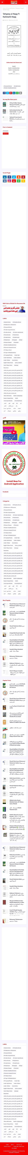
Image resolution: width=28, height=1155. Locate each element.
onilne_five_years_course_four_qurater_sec (13, 378)
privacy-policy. (7, 1146)
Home (4, 8)
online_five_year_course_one (10, 393)
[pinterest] (23, 177)
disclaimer (14, 1148)
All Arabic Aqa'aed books (9, 329)
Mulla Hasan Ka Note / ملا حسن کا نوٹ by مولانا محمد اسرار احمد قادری (17, 779)
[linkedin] (5, 177)
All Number (16, 342)
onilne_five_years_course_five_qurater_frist (13, 370)
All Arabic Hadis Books (18, 332)
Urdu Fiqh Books (18, 400)
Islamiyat (16, 365)
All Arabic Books (7, 332)
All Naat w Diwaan (8, 342)
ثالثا (17, 403)
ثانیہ (20, 403)
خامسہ (5, 405)
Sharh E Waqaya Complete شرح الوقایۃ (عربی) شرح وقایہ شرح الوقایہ (17, 672)
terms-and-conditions (18, 1146)
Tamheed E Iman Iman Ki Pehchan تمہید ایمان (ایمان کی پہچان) (17, 118)
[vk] (5, 180)
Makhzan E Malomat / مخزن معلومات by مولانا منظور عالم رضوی (17, 665)
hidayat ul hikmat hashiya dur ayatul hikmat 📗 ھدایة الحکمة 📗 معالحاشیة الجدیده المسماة (17, 827)
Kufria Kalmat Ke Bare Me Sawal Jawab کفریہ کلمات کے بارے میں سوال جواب (17, 111)
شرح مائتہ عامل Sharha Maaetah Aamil (15, 808)
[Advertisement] (14, 243)
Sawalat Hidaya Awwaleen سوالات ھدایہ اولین (16, 650)
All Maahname (7, 340)
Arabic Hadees (17, 357)
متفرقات (9, 411)
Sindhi (16, 398)
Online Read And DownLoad (14, 62)
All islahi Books (17, 86)
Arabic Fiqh (16, 355)
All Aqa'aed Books (10, 8)
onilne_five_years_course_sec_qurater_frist (13, 383)
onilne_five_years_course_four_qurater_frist (13, 375)
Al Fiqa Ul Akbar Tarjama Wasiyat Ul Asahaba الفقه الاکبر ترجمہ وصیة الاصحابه (17, 104)
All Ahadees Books (17, 322)
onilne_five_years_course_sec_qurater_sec (13, 385)
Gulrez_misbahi (18, 362)
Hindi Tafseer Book (8, 365)
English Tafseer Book (8, 362)
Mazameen (6, 367)
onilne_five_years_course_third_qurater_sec (13, 390)
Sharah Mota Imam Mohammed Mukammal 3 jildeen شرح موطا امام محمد (17, 605)
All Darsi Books (7, 334)
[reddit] (19, 177)
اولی (9, 403)
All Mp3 (20, 340)
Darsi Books (15, 360)
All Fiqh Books (15, 334)
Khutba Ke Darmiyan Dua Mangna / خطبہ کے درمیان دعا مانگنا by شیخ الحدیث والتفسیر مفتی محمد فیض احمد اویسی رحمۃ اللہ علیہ (17, 837)
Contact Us (19, 1144)
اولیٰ (13, 403)
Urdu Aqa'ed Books (8, 400)
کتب (4, 411)
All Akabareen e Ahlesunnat (10, 324)
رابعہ (16, 405)
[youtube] (14, 180)
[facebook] (9, 177)
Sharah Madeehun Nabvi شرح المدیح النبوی (17, 626)
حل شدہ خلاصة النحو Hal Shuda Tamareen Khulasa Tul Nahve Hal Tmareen (17, 613)
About (12, 1144)
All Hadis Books (7, 337)
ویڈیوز (19, 411)
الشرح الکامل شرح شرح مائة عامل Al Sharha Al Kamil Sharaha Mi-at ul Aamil (17, 714)
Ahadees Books (7, 322)
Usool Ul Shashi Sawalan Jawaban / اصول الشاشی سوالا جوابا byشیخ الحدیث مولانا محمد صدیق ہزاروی (17, 912)
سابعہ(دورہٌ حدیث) (7, 408)
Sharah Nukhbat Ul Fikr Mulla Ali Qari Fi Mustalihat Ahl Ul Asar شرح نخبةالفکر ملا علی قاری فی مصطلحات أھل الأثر (17, 642)
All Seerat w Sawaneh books (10, 347)
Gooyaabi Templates (14, 1152)
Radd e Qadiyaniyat (18, 395)
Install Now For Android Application (14, 482)
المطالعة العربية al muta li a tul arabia (17, 707)
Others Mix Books (7, 395)
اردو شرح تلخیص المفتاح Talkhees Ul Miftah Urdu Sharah (17, 721)
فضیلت (19, 408)
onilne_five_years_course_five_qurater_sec (13, 373)
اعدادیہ (5, 403)
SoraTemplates (13, 1151)
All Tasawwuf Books (8, 355)
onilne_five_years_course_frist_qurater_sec (13, 380)
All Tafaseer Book (7, 350)
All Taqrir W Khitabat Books (10, 352)
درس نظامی (10, 405)
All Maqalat (14, 340)
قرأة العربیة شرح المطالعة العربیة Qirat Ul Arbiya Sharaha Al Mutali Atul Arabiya (17, 743)
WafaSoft (6, 20)
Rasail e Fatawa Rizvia (8, 398)
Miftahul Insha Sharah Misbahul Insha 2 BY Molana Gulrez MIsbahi (16, 802)
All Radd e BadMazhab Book (10, 88)
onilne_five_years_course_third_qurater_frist (13, 388)
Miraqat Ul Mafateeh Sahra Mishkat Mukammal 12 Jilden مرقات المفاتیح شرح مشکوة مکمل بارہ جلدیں (17, 903)
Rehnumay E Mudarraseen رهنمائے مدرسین (16, 657)
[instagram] (9, 180)
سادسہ (14, 408)
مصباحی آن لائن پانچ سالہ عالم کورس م (17, 619)
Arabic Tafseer (7, 360)
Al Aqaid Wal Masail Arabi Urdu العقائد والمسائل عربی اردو (17, 633)
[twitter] (14, 177)
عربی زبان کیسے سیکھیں (15, 727)
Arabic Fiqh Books (8, 357)
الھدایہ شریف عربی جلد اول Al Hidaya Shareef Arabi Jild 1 (17, 735)
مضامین (14, 411)
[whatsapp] (19, 180)
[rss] (23, 180)
